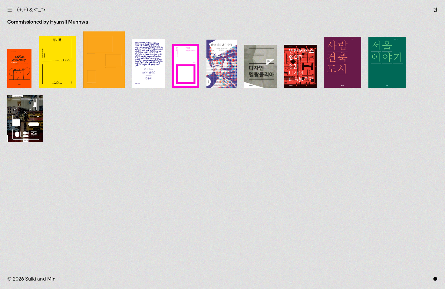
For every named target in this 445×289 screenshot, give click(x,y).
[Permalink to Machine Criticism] (25, 118)
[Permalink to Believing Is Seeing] (185, 66)
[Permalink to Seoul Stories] (387, 62)
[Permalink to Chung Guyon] (57, 61)
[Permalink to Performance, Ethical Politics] (148, 63)
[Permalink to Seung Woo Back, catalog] (104, 59)
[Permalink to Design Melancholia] (260, 66)
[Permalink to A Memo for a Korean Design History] (221, 64)
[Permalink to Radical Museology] (19, 68)
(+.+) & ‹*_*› (31, 10)
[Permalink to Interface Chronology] (300, 66)
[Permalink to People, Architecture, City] (342, 62)
